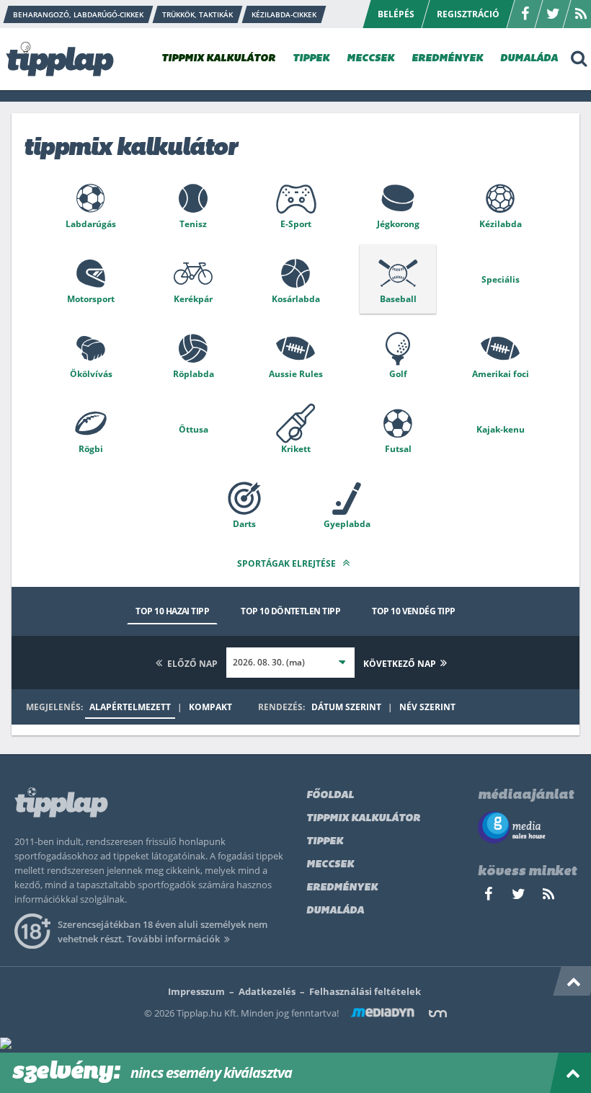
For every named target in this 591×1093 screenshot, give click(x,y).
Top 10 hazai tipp (172, 611)
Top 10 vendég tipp (413, 611)
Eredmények (342, 887)
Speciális (500, 279)
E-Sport (295, 224)
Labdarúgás (91, 224)
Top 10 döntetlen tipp (290, 611)
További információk (173, 938)
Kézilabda (500, 224)
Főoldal (330, 795)
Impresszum (196, 991)
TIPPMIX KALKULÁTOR (218, 58)
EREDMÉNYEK (447, 58)
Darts (244, 524)
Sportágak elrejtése (287, 563)
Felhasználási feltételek (365, 991)
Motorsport (91, 299)
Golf (398, 374)
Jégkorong (398, 224)
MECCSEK (370, 58)
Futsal (398, 449)
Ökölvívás (91, 374)
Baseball (398, 299)
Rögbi (91, 449)
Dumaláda (335, 911)
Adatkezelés (267, 991)
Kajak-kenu (500, 429)
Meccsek (330, 864)
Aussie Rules (296, 374)
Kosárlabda (296, 299)
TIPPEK (311, 58)
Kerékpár (193, 299)
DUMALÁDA (529, 58)
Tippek (324, 841)
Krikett (296, 449)
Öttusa (193, 429)
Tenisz (193, 224)
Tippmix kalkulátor (363, 818)
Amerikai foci (500, 374)
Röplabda (193, 374)
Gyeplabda (347, 524)
